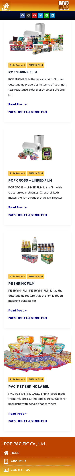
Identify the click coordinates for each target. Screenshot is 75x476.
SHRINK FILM (36, 65)
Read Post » (17, 104)
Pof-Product (17, 65)
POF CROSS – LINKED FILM (30, 180)
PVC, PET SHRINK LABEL (28, 386)
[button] (6, 5)
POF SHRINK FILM (22, 72)
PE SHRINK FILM (21, 283)
